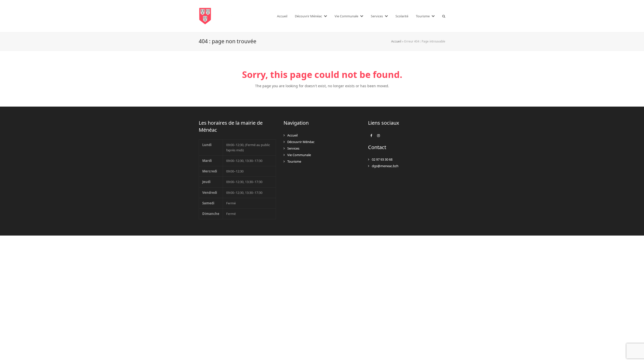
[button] (443, 16)
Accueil (396, 41)
